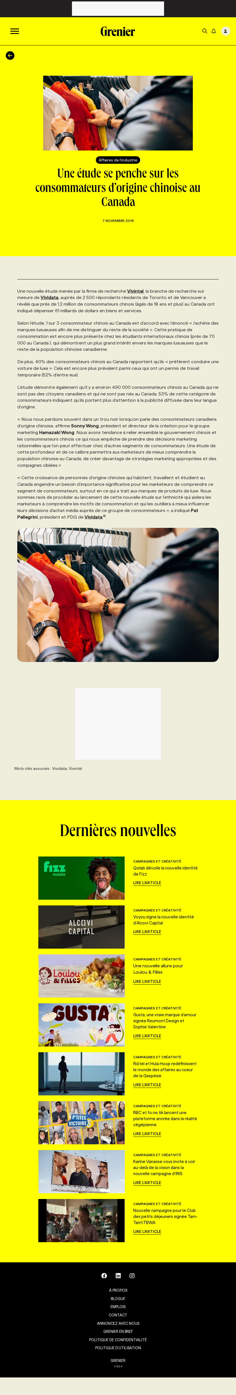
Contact (118, 1315)
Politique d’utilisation (118, 1348)
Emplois (118, 1307)
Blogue (118, 1299)
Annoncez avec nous (118, 1323)
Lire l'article (147, 882)
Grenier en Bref (118, 1331)
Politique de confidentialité (118, 1340)
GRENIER (118, 1360)
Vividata (93, 517)
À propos (118, 1290)
